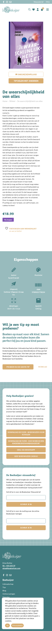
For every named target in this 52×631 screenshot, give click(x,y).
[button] (47, 9)
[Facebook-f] (4, 2)
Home (5, 101)
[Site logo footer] (12, 555)
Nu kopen (8, 220)
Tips (4, 587)
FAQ (47, 2)
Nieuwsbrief (38, 2)
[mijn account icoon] (37, 9)
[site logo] (11, 9)
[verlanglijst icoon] (33, 9)
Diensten (6, 597)
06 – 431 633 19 (9, 566)
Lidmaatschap (8, 584)
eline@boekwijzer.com (11, 568)
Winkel (12, 101)
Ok (7, 625)
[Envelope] (10, 2)
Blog (4, 590)
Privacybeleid (17, 625)
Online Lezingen (9, 594)
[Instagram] (7, 2)
